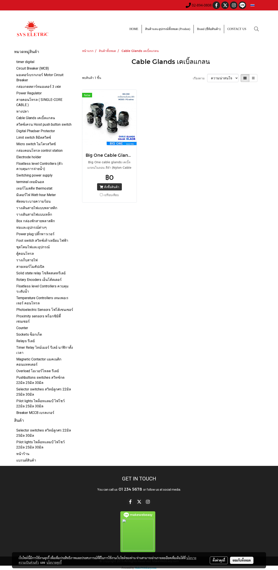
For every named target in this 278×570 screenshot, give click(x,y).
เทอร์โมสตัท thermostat (34, 188)
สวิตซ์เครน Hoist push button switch (43, 124)
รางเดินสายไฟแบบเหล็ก (34, 214)
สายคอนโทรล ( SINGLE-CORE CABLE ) (39, 102)
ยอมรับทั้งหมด (242, 560)
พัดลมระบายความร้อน (33, 201)
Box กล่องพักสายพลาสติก (35, 221)
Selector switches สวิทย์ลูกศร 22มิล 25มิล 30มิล (43, 392)
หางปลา (22, 111)
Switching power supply (34, 175)
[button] (256, 29)
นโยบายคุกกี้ (54, 562)
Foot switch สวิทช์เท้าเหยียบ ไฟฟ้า (42, 240)
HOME (133, 29)
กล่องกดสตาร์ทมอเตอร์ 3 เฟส (38, 87)
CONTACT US (236, 29)
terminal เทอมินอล (30, 182)
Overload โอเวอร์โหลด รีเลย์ (37, 371)
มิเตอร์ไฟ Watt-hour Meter (36, 195)
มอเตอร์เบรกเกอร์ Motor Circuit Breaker (39, 77)
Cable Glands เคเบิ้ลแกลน (35, 118)
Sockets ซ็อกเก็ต (29, 334)
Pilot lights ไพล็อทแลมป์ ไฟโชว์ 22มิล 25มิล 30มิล (40, 403)
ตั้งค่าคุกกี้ (219, 560)
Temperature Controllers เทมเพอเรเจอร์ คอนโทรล (42, 300)
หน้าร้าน (22, 454)
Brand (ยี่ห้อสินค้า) (209, 29)
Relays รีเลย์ (25, 341)
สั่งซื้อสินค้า (111, 187)
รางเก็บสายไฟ (27, 260)
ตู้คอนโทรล (25, 254)
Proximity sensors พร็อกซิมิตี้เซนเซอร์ (38, 318)
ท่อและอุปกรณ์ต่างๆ (31, 227)
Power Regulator (29, 93)
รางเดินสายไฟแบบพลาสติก (36, 208)
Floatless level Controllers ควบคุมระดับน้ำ (42, 288)
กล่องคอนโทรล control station (39, 150)
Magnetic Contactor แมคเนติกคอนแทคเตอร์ (38, 362)
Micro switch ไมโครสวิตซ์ (36, 144)
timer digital (25, 62)
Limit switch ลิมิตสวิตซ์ (33, 137)
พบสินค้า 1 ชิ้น (91, 78)
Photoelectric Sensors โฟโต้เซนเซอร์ (44, 310)
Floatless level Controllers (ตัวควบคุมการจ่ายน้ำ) (39, 166)
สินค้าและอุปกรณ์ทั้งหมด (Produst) (167, 29)
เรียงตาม (200, 78)
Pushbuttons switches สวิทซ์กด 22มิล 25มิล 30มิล (40, 380)
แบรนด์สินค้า (26, 460)
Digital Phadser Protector (35, 131)
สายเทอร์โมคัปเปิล (30, 267)
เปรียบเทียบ (111, 195)
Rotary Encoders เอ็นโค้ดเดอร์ (39, 280)
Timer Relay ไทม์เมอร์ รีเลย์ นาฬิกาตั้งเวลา (44, 350)
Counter (22, 328)
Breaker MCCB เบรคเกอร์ (35, 413)
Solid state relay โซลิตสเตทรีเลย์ (41, 273)
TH (257, 5)
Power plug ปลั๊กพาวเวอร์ (35, 234)
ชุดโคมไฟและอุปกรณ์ (33, 247)
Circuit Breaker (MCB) (32, 68)
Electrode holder (28, 157)
